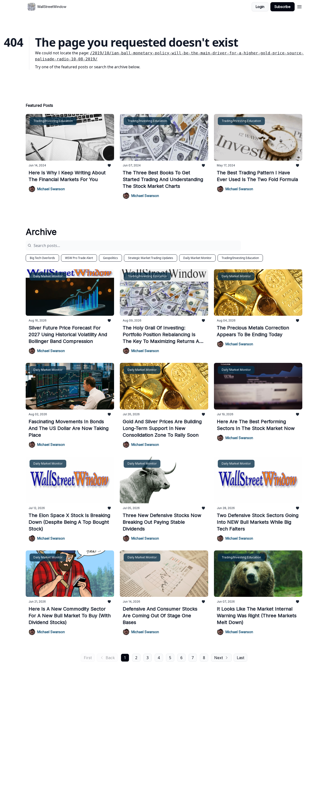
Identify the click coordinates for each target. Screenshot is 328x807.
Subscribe (282, 7)
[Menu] (299, 6)
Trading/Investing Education (240, 258)
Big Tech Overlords (42, 258)
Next (218, 657)
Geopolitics (110, 258)
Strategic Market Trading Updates (150, 258)
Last (240, 657)
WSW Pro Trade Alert (79, 258)
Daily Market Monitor (197, 258)
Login (260, 7)
